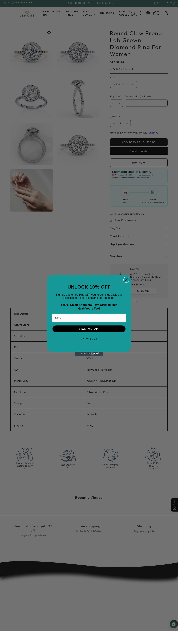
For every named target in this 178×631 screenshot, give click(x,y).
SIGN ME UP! (89, 328)
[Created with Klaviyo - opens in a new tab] (89, 354)
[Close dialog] (126, 279)
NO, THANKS (89, 339)
